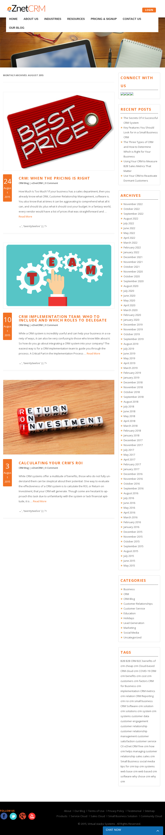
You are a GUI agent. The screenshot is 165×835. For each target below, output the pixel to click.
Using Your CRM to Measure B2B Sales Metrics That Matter (140, 166)
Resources (64, 13)
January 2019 (131, 377)
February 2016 (132, 522)
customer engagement (134, 721)
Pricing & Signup (88, 13)
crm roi (125, 701)
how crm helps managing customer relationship (139, 751)
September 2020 (133, 281)
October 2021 (132, 266)
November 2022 (133, 204)
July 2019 (129, 348)
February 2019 (132, 373)
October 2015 (132, 541)
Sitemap (150, 811)
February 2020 (132, 315)
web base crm (129, 771)
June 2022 (129, 228)
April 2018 (129, 421)
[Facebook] (122, 94)
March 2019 (130, 368)
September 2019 (133, 339)
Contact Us (112, 13)
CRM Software (129, 706)
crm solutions (129, 711)
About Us (27, 13)
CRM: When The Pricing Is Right (54, 178)
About (67, 811)
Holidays (129, 618)
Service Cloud (79, 816)
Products (62, 816)
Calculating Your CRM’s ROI (51, 462)
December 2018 (133, 382)
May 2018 (129, 416)
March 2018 (130, 426)
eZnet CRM (131, 746)
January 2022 (131, 252)
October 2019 (132, 334)
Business (129, 589)
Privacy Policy (116, 811)
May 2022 (129, 233)
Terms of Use (96, 811)
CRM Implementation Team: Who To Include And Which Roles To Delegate (63, 318)
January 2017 (131, 469)
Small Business (130, 761)
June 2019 (129, 353)
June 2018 (129, 411)
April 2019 (129, 363)
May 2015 (129, 565)
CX (122, 746)
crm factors (141, 681)
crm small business (141, 701)
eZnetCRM (37, 183)
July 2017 (129, 450)
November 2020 (133, 271)
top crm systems (145, 766)
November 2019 (133, 329)
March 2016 (130, 517)
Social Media (131, 632)
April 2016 (129, 512)
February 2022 (132, 247)
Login (149, 10)
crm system (144, 711)
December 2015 (133, 532)
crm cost (141, 676)
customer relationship (134, 726)
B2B (123, 661)
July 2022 (129, 223)
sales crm (149, 756)
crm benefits (128, 676)
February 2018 (132, 430)
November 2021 (133, 262)
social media (147, 761)
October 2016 (132, 483)
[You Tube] (131, 94)
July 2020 (129, 291)
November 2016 (133, 479)
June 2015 (129, 560)
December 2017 (133, 440)
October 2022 (132, 209)
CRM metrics (147, 691)
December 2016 (133, 474)
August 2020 (131, 286)
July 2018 (129, 406)
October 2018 (132, 392)
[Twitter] (125, 94)
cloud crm (132, 671)
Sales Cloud (98, 816)
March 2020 (130, 310)
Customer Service (134, 608)
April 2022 (129, 238)
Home (13, 13)
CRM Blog (24, 183)
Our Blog (131, 13)
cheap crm (132, 666)
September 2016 (133, 488)
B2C (139, 661)
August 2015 (131, 551)
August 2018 (131, 401)
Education (130, 613)
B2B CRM (131, 661)
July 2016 (129, 498)
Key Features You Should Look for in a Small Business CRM (141, 132)
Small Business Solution (122, 816)
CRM (126, 594)
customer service (145, 741)
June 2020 (129, 295)
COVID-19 (144, 671)
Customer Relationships (138, 603)
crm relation (128, 696)
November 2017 (133, 445)
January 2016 (131, 527)
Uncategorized (132, 637)
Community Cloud (151, 816)
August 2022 (131, 218)
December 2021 (133, 257)
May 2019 (129, 358)
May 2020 (129, 300)
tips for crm (127, 766)
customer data (140, 716)
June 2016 (129, 503)
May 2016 (129, 507)
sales (139, 756)
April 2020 (129, 305)
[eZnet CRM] (25, 11)
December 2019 (133, 324)
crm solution (145, 706)
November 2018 (133, 387)
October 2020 (132, 276)
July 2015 (129, 556)
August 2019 (131, 344)
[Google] (128, 94)
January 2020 (131, 320)
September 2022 (133, 213)
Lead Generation (134, 623)
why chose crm (141, 776)
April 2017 (129, 459)
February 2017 (132, 464)
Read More (25, 216)
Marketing (130, 628)
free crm (143, 746)
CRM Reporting (145, 696)
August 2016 (131, 493)
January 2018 (131, 435)
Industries (45, 13)
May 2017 (129, 454)
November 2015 (133, 536)
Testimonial (134, 811)
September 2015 (133, 546)
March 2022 (130, 242)
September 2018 (133, 397)
